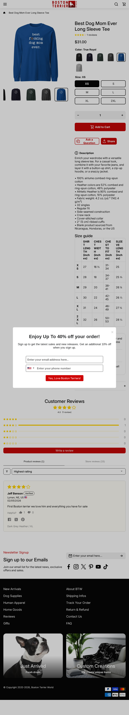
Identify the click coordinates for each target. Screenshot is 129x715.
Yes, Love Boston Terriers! (64, 378)
